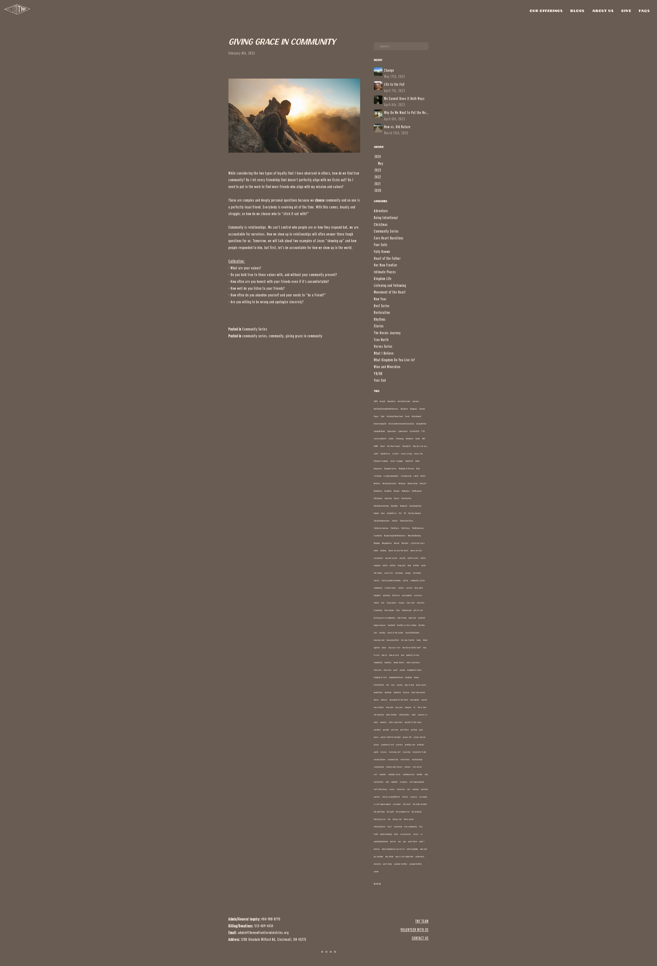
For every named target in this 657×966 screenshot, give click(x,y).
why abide (389, 856)
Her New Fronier (393, 446)
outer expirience (396, 722)
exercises (418, 595)
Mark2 (423, 476)
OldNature (406, 491)
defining (386, 595)
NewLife (423, 483)
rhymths (382, 774)
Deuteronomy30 (380, 424)
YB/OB (378, 373)
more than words (418, 692)
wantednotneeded (381, 841)
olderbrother (404, 715)
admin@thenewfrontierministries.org (263, 932)
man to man (409, 685)
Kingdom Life (382, 278)
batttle (393, 565)
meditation (378, 692)
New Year (380, 299)
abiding (383, 550)
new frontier (379, 707)
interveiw (378, 670)
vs (422, 834)
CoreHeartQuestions (395, 416)
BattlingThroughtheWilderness (386, 409)
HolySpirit (407, 446)
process (399, 744)
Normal (397, 491)
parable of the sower (413, 722)
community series (254, 336)
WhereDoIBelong (414, 536)
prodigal (420, 744)
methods (388, 692)
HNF (423, 438)
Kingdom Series (390, 468)
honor (384, 647)
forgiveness (392, 603)
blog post (401, 565)
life (387, 685)
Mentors (377, 483)
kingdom (408, 677)
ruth (387, 782)
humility (388, 662)
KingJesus (378, 468)
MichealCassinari (390, 483)
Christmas (381, 224)
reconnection (393, 759)
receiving (406, 752)
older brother (391, 715)
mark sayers (421, 685)
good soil (412, 618)
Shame (376, 513)
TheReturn (395, 528)
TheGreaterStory (406, 521)
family (376, 603)
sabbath (394, 782)
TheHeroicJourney (381, 528)
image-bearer (399, 662)
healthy (382, 633)
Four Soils (380, 244)
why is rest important (404, 856)
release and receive (394, 767)
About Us (604, 11)
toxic (390, 826)
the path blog (379, 812)
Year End (380, 380)
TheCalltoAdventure (382, 521)
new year (399, 707)
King (418, 468)
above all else (416, 550)
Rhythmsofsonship (381, 506)
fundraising (406, 610)
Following (400, 438)
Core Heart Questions (388, 238)
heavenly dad (379, 640)
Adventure (381, 210)
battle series (413, 558)
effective (396, 595)
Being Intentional (386, 217)
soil (408, 789)
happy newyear (380, 625)
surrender (397, 804)
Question (388, 498)
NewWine (388, 491)
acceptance (378, 558)
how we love (394, 655)
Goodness (409, 438)
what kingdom (412, 849)
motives (384, 700)
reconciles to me (419, 752)
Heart (383, 446)
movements (415, 700)
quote (376, 752)
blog (409, 565)
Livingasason (406, 476)
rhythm (419, 774)
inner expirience (413, 662)
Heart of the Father (387, 258)
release (407, 767)
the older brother (420, 804)
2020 (376, 401)
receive (384, 752)
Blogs (578, 11)
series (392, 789)
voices (415, 834)
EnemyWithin (421, 424)
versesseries (405, 834)
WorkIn (397, 543)
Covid (407, 416)
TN (405, 513)
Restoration (382, 312)
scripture (404, 782)
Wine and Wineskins (387, 366)
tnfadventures (379, 826)
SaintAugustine (415, 506)
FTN (423, 431)
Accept (382, 401)
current (409, 588)
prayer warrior (420, 737)
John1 (417, 461)
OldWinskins (417, 491)
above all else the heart (398, 550)
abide (376, 550)
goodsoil (421, 618)
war (399, 841)
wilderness (420, 856)
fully (398, 610)
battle (385, 565)
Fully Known (382, 251)
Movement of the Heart (390, 292)
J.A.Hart (395, 454)
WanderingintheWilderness (395, 536)
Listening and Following (390, 285)
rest (375, 774)
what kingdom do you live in (393, 849)
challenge (399, 573)
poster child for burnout (391, 737)
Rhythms (380, 319)
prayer (376, 744)
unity (396, 834)
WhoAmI (377, 543)
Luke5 (416, 476)
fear (383, 603)
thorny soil (397, 819)
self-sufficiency (380, 789)
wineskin (377, 864)
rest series (417, 767)
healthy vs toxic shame (406, 625)
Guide (418, 438)
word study (387, 864)
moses (376, 700)
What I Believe (384, 353)
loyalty (400, 685)
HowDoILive (385, 454)
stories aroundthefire (391, 797)
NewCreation (413, 483)
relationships (417, 759)
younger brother (400, 864)
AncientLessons (404, 401)
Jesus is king (406, 454)
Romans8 (403, 506)
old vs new (422, 707)
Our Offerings (547, 11)
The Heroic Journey (387, 333)
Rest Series (382, 305)
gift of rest (418, 610)
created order (390, 588)
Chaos (376, 416)
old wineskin (379, 715)
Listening (378, 476)
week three (412, 841)
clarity (405, 580)
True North (381, 339)
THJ (400, 513)
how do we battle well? (412, 647)
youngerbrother (415, 864)
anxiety (403, 558)
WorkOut (405, 543)
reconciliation (379, 759)
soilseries (401, 789)
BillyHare (404, 409)
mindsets (397, 692)
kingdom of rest (380, 677)
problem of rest (387, 744)
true (421, 826)
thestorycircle (380, 819)
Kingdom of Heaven (406, 468)
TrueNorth (378, 536)
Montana (402, 483)
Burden (422, 409)
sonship (416, 789)
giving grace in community (304, 336)
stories (405, 797)
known (416, 677)
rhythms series (394, 774)
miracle (406, 692)
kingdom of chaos (414, 670)
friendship (378, 610)
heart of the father (395, 633)
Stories (379, 326)
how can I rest (395, 647)
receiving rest (395, 752)
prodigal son (410, 744)
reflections (405, 759)
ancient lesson (391, 558)
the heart (407, 804)
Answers (416, 401)
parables (377, 730)
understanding (386, 834)
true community (410, 826)
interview (387, 670)
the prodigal (417, 812)
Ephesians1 (391, 431)
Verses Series (383, 346)
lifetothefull (379, 685)
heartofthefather (413, 633)
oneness (383, 722)
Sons (383, 513)
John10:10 (409, 461)
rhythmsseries (409, 774)
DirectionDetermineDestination (401, 424)
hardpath (391, 625)
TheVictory (405, 528)
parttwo (414, 730)
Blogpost (413, 409)
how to (384, 655)
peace (376, 737)
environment (407, 595)
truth (376, 834)
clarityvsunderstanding (391, 580)
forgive (402, 603)
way (404, 841)
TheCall (395, 521)
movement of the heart (399, 700)
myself (424, 700)
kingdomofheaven (396, 677)
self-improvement (417, 782)
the (389, 819)
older (414, 715)
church (376, 580)
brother (416, 565)
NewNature (378, 491)
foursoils (420, 603)
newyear (408, 707)
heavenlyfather (393, 640)
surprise (413, 797)
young (376, 871)
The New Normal (414, 513)
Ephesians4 (403, 431)
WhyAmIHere (387, 543)
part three (404, 730)
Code (382, 416)
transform (398, 826)
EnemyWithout (379, 431)
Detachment (416, 416)
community (276, 336)
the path (390, 812)
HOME (376, 446)
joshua (402, 670)
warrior (393, 841)
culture (401, 588)
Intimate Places (385, 272)
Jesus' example (396, 461)
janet (396, 670)
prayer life (407, 737)
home (419, 640)
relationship (379, 767)
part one (394, 730)
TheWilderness (418, 528)
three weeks (409, 819)
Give (627, 11)
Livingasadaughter (391, 476)
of (414, 707)
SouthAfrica (392, 513)
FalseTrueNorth (380, 438)
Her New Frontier (385, 265)
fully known (389, 610)
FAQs (644, 11)
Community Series (254, 329)
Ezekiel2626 (415, 431)
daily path (419, 588)
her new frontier (408, 640)
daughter (377, 595)
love (393, 685)
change (408, 573)
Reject (396, 498)
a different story (418, 543)
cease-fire (388, 573)
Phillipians (378, 498)
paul (421, 730)
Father (391, 438)
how (402, 655)
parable (386, 730)
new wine (389, 707)
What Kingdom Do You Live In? (394, 360)
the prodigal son (402, 812)
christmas (417, 573)
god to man (402, 618)
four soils (411, 603)
